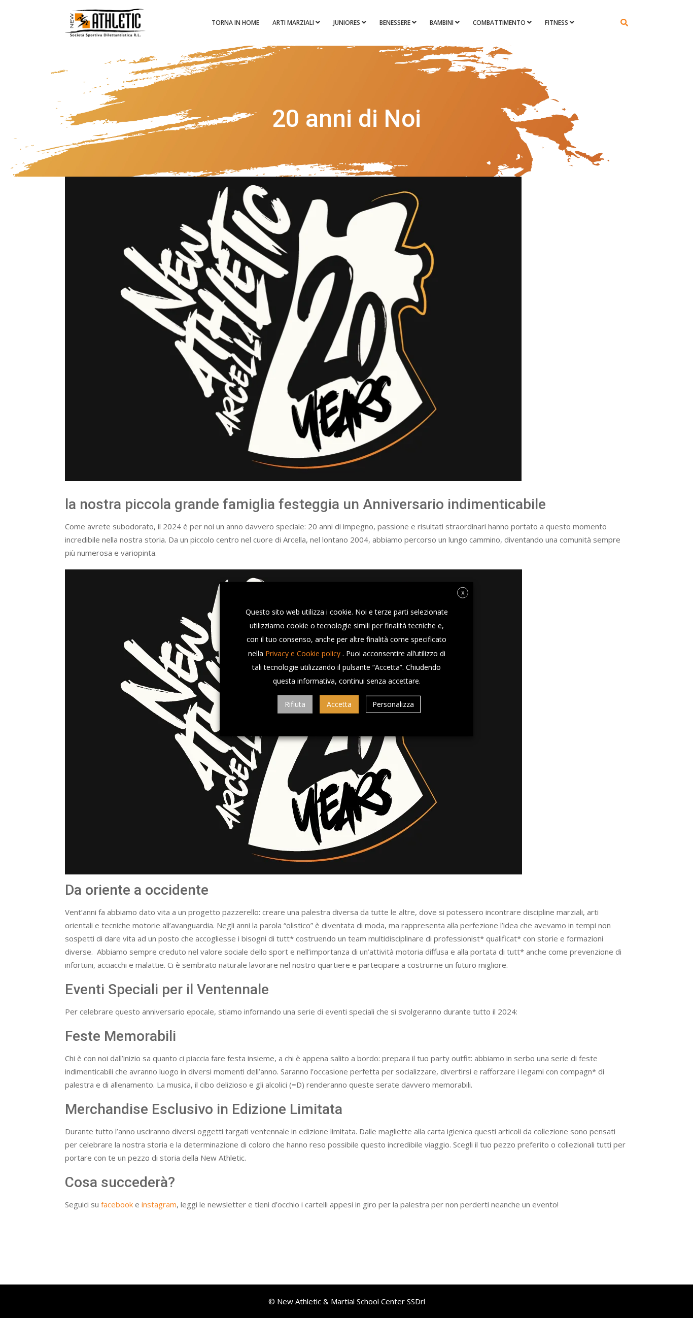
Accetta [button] (339, 704)
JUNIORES (346, 22)
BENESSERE (394, 22)
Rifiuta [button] (295, 704)
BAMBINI (442, 22)
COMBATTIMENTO (499, 22)
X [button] (463, 592)
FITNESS (556, 22)
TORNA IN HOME (235, 22)
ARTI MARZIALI (293, 22)
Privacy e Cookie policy (302, 653)
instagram (159, 1204)
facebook (117, 1204)
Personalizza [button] (393, 704)
